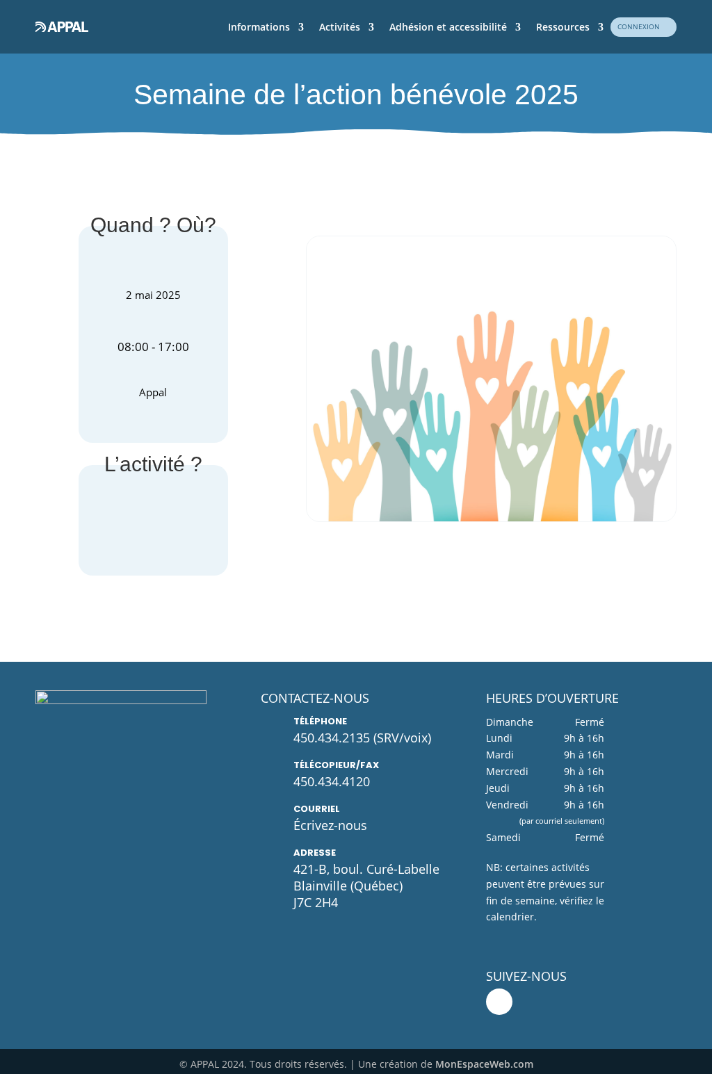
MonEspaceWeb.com (484, 1064)
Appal (153, 392)
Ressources (563, 26)
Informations (259, 26)
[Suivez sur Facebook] (499, 1001)
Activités (339, 26)
